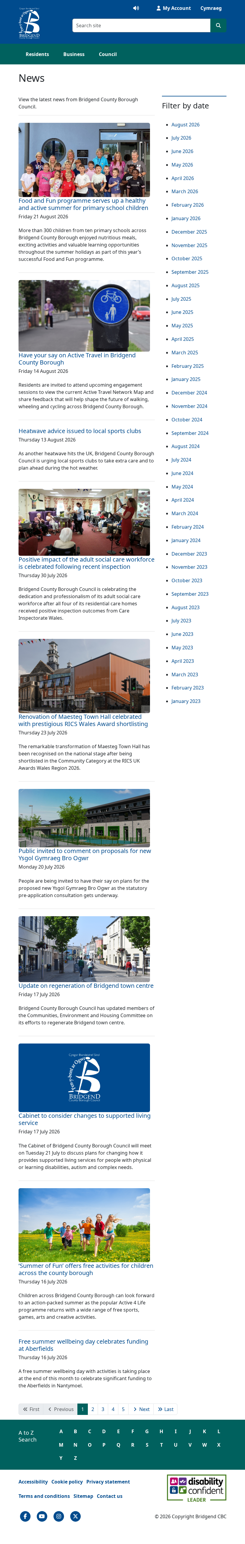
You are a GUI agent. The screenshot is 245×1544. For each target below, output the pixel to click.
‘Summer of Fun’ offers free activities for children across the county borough (86, 1269)
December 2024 (189, 392)
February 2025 (188, 366)
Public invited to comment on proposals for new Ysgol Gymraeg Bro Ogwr (85, 854)
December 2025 (189, 232)
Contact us (109, 1496)
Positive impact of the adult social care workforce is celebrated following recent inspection (86, 563)
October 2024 (187, 419)
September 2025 (190, 272)
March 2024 (185, 513)
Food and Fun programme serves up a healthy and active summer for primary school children (83, 204)
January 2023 (186, 701)
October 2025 (187, 258)
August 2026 (186, 124)
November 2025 (189, 245)
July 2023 (181, 620)
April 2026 (183, 178)
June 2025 (182, 312)
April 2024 (183, 500)
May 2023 (182, 647)
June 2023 (182, 634)
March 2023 (185, 674)
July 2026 (181, 137)
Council (108, 54)
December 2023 (189, 554)
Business (74, 54)
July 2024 (181, 459)
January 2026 (186, 218)
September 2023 (190, 594)
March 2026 (185, 191)
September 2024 (190, 433)
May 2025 (182, 325)
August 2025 (186, 285)
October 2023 (187, 580)
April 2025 (183, 339)
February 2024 (188, 527)
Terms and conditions (44, 1496)
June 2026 (182, 151)
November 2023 (189, 567)
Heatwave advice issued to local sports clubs (80, 431)
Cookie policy (67, 1481)
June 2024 (182, 473)
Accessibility (33, 1481)
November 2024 (189, 406)
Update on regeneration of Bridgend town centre (86, 986)
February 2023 (188, 687)
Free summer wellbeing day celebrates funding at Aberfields (83, 1345)
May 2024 (182, 486)
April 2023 (183, 661)
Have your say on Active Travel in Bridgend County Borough (77, 358)
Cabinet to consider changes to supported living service (85, 1119)
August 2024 (186, 446)
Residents (37, 54)
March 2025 (185, 352)
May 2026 (182, 164)
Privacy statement (108, 1481)
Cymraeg (211, 8)
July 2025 (181, 299)
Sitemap (83, 1496)
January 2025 (186, 379)
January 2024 (186, 540)
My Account (176, 8)
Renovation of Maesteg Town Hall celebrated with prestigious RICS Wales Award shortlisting (83, 720)
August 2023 (186, 607)
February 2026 (188, 205)
